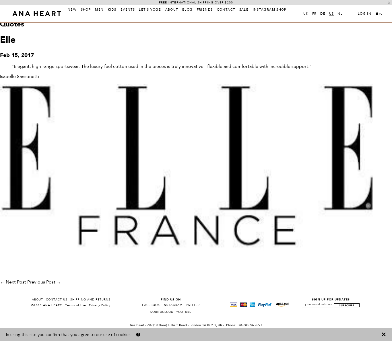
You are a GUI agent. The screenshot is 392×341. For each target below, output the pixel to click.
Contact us (56, 299)
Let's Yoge (150, 10)
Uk (305, 14)
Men (99, 10)
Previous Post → (44, 282)
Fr (314, 14)
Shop (86, 10)
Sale (244, 10)
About (171, 10)
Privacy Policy (99, 305)
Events (128, 10)
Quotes (12, 24)
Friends (205, 10)
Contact (226, 10)
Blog (187, 10)
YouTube (183, 312)
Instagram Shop (270, 10)
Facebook (151, 305)
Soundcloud (161, 312)
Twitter (192, 305)
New (72, 10)
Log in (364, 14)
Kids (112, 10)
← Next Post (13, 282)
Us (331, 14)
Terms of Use (75, 305)
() (381, 13)
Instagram (173, 305)
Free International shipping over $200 (196, 2)
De (322, 14)
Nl (340, 14)
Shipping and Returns (90, 299)
